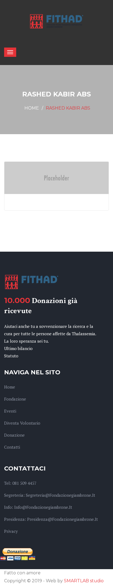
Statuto (11, 355)
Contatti (12, 447)
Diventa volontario (22, 423)
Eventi (10, 411)
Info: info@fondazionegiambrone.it (38, 507)
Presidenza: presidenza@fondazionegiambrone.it (51, 519)
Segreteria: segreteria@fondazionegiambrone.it (49, 495)
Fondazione (15, 399)
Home (31, 108)
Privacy (11, 531)
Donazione (14, 435)
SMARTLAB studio (84, 580)
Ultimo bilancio (18, 348)
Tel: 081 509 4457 (20, 483)
